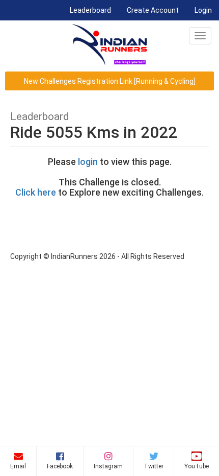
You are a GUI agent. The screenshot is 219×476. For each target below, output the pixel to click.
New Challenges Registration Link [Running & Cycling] (110, 81)
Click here (35, 192)
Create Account (153, 10)
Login (203, 10)
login (88, 161)
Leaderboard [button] (94, 10)
